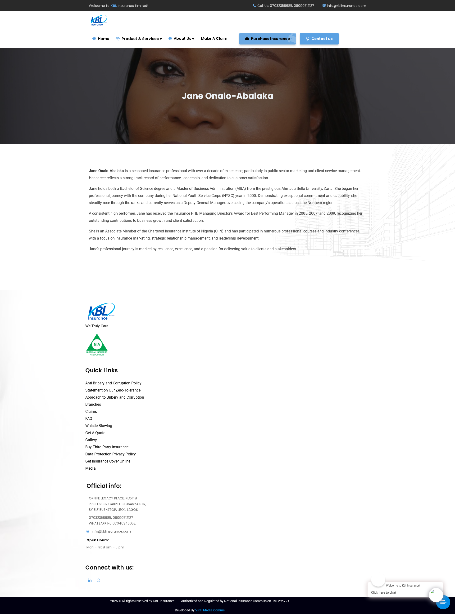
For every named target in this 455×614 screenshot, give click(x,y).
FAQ (88, 418)
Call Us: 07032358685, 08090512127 (285, 5)
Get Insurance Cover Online (107, 461)
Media (90, 468)
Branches (93, 404)
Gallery (91, 440)
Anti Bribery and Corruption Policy (113, 383)
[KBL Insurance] (99, 20)
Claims (91, 411)
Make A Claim (214, 38)
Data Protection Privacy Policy (110, 454)
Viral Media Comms (210, 610)
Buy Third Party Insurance (106, 447)
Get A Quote (95, 433)
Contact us (322, 38)
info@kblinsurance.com (346, 5)
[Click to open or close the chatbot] (436, 595)
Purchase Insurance (270, 38)
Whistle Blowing (98, 425)
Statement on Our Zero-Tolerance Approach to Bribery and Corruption (114, 394)
